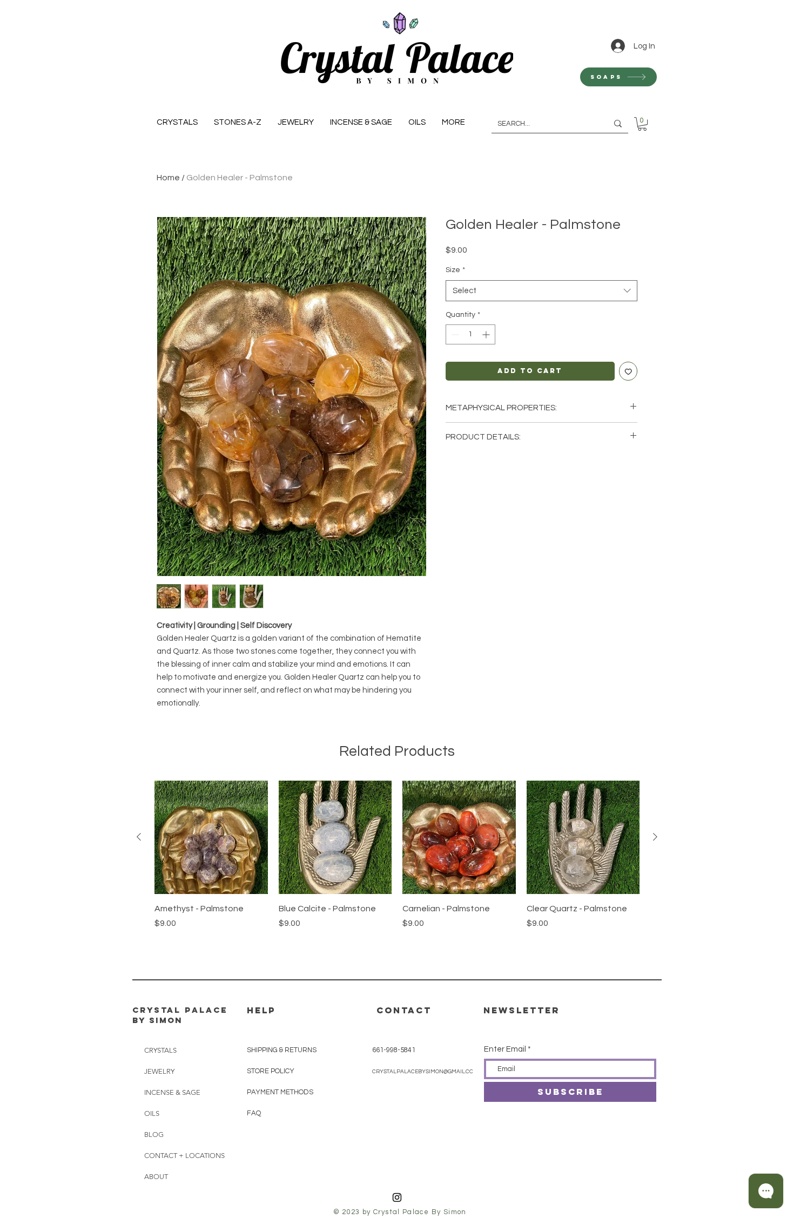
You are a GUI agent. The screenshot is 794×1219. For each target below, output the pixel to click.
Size (455, 270)
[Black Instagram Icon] (397, 1197)
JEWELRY (159, 1071)
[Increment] (487, 334)
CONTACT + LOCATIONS (180, 1156)
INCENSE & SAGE (172, 1092)
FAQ (254, 1113)
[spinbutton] (470, 334)
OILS (151, 1113)
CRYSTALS (160, 1050)
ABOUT (156, 1177)
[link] (642, 124)
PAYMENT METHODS (280, 1092)
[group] (397, 873)
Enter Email (505, 1049)
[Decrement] (454, 334)
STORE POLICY (271, 1071)
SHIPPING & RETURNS (282, 1050)
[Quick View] (211, 837)
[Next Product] (655, 836)
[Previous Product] (138, 836)
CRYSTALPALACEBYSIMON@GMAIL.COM (425, 1071)
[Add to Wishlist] (628, 371)
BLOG (154, 1134)
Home (168, 177)
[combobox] (541, 290)
